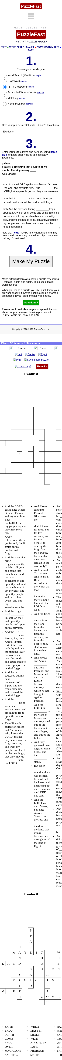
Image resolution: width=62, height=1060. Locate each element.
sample (37, 75)
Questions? (31, 302)
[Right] (42, 354)
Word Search (24, 75)
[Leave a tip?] (23, 366)
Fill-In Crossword (21, 86)
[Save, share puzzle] (36, 359)
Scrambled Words (26, 92)
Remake (42, 366)
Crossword (17, 81)
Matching (16, 98)
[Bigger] (11, 348)
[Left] (18, 354)
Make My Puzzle (31, 261)
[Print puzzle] (17, 359)
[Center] (30, 354)
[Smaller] (5, 348)
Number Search (20, 103)
